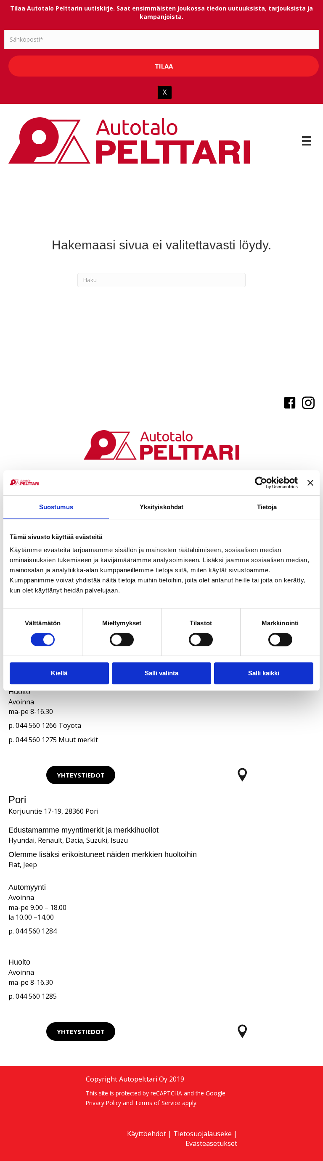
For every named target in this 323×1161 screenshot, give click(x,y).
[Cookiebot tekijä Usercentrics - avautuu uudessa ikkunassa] (261, 482)
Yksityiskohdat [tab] (161, 506)
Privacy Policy (103, 1103)
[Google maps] (242, 775)
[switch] (122, 639)
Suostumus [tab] (56, 506)
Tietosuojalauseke (202, 1133)
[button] (80, 775)
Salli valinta (161, 673)
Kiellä (59, 673)
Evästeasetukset (211, 1143)
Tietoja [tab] (267, 506)
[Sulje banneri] (310, 483)
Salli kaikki (263, 673)
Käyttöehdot (146, 1133)
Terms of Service (157, 1103)
